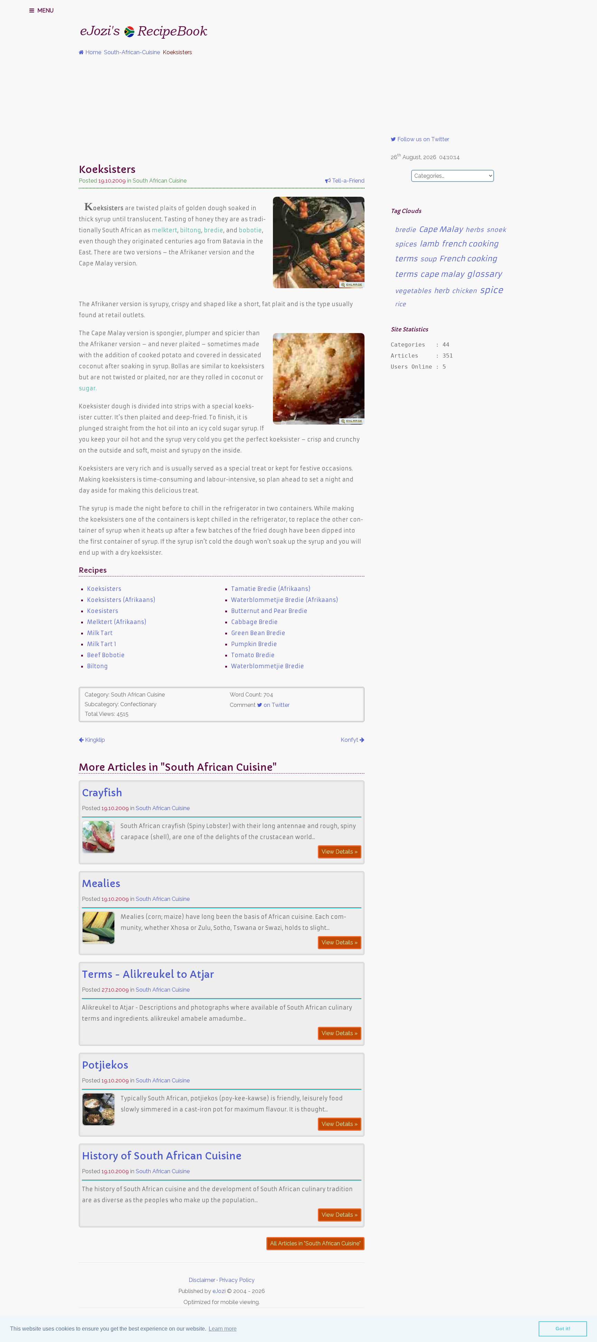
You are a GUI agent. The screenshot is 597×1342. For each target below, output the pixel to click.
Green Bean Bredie (258, 633)
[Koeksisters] (318, 286)
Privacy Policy (237, 1280)
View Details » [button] (340, 851)
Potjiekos (105, 1065)
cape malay (442, 274)
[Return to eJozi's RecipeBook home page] (130, 29)
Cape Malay (441, 229)
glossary (484, 274)
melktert (164, 230)
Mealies (101, 884)
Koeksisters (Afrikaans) (121, 599)
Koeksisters (104, 588)
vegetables (413, 291)
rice (400, 304)
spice (491, 290)
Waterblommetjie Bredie (267, 666)
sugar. (88, 388)
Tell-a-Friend (347, 180)
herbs (474, 230)
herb (441, 291)
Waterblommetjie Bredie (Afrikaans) (284, 599)
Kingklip (94, 740)
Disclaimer (202, 1280)
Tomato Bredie (253, 655)
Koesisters (102, 610)
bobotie (250, 230)
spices (406, 244)
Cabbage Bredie (254, 622)
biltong (190, 230)
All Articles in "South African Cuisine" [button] (315, 1243)
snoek (496, 230)
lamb (429, 244)
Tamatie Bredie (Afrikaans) (271, 588)
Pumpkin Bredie (254, 644)
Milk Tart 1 (101, 644)
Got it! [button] (563, 1328)
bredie (213, 230)
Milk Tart (100, 633)
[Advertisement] (298, 109)
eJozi (219, 1291)
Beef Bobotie (106, 655)
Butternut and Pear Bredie (269, 610)
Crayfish (102, 793)
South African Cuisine (163, 808)
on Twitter (276, 705)
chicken (464, 291)
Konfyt (350, 740)
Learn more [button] (223, 1329)
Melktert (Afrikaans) (116, 622)
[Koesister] (318, 422)
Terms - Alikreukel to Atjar (148, 975)
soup (428, 259)
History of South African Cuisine (161, 1156)
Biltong (97, 666)
